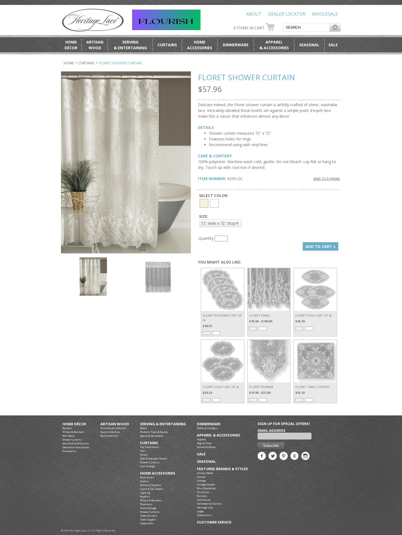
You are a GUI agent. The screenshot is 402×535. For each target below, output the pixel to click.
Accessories (147, 477)
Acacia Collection (110, 432)
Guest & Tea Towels (151, 489)
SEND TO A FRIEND (326, 179)
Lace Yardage (147, 466)
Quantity (206, 238)
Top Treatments (149, 447)
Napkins (145, 496)
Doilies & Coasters (150, 485)
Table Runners (148, 515)
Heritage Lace (205, 507)
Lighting (145, 492)
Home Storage (148, 508)
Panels (144, 454)
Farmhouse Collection (113, 428)
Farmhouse (204, 500)
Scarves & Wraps (206, 447)
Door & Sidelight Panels (153, 458)
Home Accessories (157, 473)
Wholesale (325, 14)
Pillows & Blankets (73, 432)
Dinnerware (236, 44)
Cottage (201, 480)
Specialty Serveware (151, 436)
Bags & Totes (204, 443)
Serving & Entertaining (163, 424)
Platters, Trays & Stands (154, 432)
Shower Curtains (72, 439)
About (253, 14)
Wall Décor (68, 436)
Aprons (144, 481)
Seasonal (309, 44)
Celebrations (204, 515)
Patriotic (202, 496)
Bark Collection (109, 436)
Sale (333, 44)
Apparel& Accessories (274, 44)
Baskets (67, 428)
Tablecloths (147, 523)
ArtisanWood (94, 44)
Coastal (201, 477)
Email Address (272, 430)
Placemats (146, 504)
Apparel (201, 439)
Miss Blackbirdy (206, 488)
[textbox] (306, 27)
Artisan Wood (114, 424)
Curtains (167, 44)
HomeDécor (71, 44)
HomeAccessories (199, 44)
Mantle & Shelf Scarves (75, 443)
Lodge (200, 511)
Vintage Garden (206, 484)
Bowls (143, 428)
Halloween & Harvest (209, 503)
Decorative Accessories (75, 447)
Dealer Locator (286, 14)
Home (69, 62)
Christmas (203, 492)
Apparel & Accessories (218, 435)
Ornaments (69, 451)
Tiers (143, 451)
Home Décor (74, 424)
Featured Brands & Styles (222, 469)
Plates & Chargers (207, 428)
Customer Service (214, 522)
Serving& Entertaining (130, 44)
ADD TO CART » (320, 246)
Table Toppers (148, 519)
